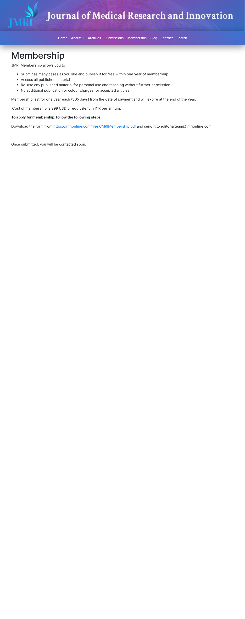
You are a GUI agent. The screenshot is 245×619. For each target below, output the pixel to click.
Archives (94, 38)
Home (62, 38)
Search (182, 38)
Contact (167, 38)
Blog (153, 38)
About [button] (76, 38)
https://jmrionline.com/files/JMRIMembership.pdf (94, 126)
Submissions (114, 38)
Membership (137, 38)
